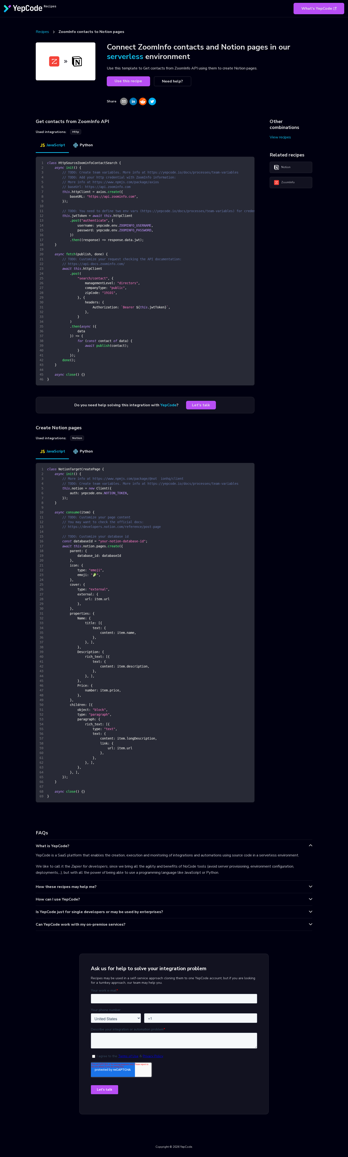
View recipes (280, 137)
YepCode (168, 405)
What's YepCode (316, 8)
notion (77, 438)
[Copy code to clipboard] (249, 163)
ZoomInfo (288, 182)
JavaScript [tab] (56, 145)
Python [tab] (86, 145)
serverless (125, 56)
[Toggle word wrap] (240, 163)
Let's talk (201, 405)
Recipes (42, 31)
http (75, 132)
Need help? (172, 81)
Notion (285, 167)
